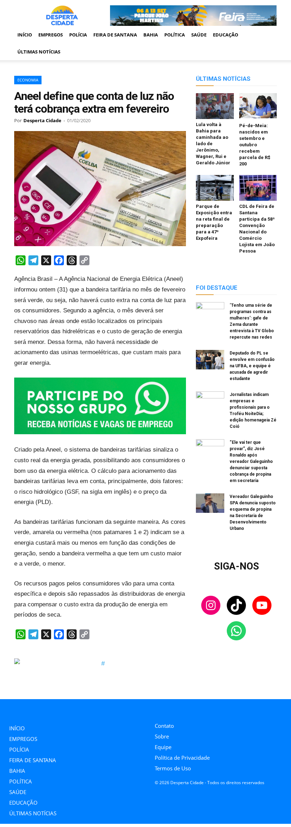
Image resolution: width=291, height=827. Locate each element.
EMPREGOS (50, 35)
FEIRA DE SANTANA (115, 35)
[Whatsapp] (204, 709)
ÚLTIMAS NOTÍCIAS (38, 52)
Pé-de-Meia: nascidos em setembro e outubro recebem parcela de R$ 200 (254, 144)
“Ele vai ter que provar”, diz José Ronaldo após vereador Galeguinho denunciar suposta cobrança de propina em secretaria (251, 461)
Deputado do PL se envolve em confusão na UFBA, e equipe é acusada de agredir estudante (252, 366)
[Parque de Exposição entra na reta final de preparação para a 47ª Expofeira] (215, 188)
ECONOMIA (27, 80)
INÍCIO (24, 35)
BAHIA (150, 35)
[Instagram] (156, 709)
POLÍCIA (78, 35)
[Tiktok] (172, 709)
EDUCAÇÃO (225, 35)
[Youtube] (188, 709)
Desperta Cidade (42, 120)
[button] (268, 34)
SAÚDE (199, 35)
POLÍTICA (174, 35)
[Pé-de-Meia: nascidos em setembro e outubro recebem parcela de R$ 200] (258, 106)
